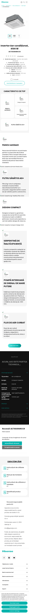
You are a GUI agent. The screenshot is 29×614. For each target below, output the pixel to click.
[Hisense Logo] (10, 2)
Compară (15, 79)
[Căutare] (24, 2)
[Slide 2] (14, 36)
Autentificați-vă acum (12, 443)
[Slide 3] (19, 36)
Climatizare (8, 5)
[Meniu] (27, 2)
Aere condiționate (16, 5)
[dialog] (14, 603)
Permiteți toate (14, 603)
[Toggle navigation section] (27, 564)
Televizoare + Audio (7, 564)
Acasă (2, 5)
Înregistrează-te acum (12, 447)
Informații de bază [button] (6, 373)
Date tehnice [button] (5, 408)
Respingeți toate (15, 607)
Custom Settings (14, 611)
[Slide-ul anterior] (2, 22)
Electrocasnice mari (8, 572)
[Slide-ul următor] (27, 22)
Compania (5, 584)
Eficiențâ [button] (4, 404)
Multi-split (24, 5)
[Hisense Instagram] (9, 558)
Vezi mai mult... (14, 345)
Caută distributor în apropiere (14, 83)
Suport (4, 589)
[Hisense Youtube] (14, 558)
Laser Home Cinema (8, 568)
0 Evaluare (20, 56)
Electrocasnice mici (7, 576)
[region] (14, 22)
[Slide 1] (10, 36)
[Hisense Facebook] (4, 558)
